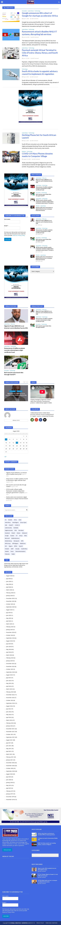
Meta (25, 535)
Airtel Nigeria (15, 522)
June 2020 (8, 779)
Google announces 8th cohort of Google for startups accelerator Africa (40, 14)
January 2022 (9, 726)
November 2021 (10, 731)
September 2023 (10, 672)
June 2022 (8, 711)
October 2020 (9, 768)
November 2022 (10, 697)
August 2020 (9, 774)
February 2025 (10, 626)
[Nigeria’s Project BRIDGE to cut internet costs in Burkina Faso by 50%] (32, 179)
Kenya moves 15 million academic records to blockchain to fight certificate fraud (44, 188)
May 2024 (8, 649)
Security (17, 548)
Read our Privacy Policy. (19, 235)
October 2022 (9, 700)
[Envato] (32, 420)
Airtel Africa (7, 522)
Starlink (7, 551)
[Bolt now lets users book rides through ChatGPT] (32, 193)
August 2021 (9, 740)
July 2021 (8, 743)
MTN (22, 541)
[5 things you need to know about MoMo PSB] (34, 839)
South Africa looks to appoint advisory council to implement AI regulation (40, 72)
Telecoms (44, 178)
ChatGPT (11, 525)
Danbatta (16, 527)
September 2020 (10, 771)
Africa (15, 520)
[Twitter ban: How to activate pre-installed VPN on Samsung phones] (34, 834)
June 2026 (8, 581)
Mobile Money (8, 541)
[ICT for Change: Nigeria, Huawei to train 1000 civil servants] (34, 875)
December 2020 (10, 762)
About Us (17, 923)
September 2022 (10, 703)
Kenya (20, 535)
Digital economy (9, 530)
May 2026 (8, 584)
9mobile (10, 520)
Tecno (12, 551)
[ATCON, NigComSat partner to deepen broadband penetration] (34, 881)
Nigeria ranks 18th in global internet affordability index (47, 869)
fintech (13, 533)
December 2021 (10, 728)
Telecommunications (20, 551)
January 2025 (9, 629)
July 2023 (8, 677)
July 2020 (8, 777)
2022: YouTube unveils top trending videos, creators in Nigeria (47, 843)
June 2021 (8, 745)
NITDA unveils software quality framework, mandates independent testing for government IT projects (45, 202)
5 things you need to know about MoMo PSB (48, 839)
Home (12, 923)
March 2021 (9, 754)
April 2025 (8, 621)
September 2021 (10, 737)
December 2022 (10, 694)
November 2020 (10, 765)
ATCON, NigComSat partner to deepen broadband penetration (47, 881)
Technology (37, 11)
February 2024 (10, 658)
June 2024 (8, 646)
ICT (16, 535)
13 (17, 442)
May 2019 (8, 785)
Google (6, 535)
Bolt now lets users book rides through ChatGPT (43, 195)
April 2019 (8, 788)
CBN (6, 525)
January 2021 (9, 760)
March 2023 (9, 689)
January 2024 (9, 660)
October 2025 (9, 604)
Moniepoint (16, 541)
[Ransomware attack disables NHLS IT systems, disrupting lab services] (11, 34)
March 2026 (9, 590)
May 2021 (8, 748)
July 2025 (8, 612)
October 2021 (9, 734)
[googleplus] (36, 420)
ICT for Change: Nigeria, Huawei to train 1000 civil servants (48, 875)
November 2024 (10, 632)
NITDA (15, 546)
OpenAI (21, 546)
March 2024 (9, 655)
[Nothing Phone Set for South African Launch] (11, 138)
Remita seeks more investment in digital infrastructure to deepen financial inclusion (44, 209)
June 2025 (8, 615)
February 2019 (10, 791)
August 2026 (9, 575)
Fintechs (37, 206)
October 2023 (9, 669)
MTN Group (7, 543)
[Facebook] (40, 420)
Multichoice (22, 543)
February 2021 (10, 757)
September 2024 (10, 638)
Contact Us (32, 923)
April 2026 (8, 587)
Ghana (18, 533)
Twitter (13, 554)
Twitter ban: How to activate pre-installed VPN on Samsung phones (46, 834)
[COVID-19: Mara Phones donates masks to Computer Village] (11, 156)
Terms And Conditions (51, 923)
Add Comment (34, 18)
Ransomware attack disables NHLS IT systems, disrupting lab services (39, 33)
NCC (6, 546)
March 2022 (9, 720)
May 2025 (8, 618)
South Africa (24, 548)
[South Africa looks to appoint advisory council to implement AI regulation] (11, 74)
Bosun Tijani (23, 522)
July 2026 (8, 578)
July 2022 (8, 709)
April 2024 (8, 652)
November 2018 (10, 799)
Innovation (24, 11)
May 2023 (8, 683)
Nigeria (10, 546)
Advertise (24, 923)
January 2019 (9, 794)
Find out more (7, 850)
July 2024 (8, 643)
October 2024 (9, 635)
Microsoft (7, 538)
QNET (12, 548)
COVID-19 (17, 525)
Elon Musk (21, 530)
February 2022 (10, 723)
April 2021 (8, 751)
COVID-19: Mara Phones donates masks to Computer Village (37, 155)
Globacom (24, 533)
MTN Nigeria (15, 543)
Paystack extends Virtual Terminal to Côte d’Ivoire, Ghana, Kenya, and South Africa (40, 53)
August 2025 (9, 610)
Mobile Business (15, 538)
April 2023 (8, 686)
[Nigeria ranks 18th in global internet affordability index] (34, 869)
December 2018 (10, 796)
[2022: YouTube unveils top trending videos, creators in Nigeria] (34, 844)
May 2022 (8, 714)
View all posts (16, 420)
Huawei (12, 535)
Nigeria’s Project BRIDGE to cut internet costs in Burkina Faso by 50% (44, 181)
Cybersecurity (8, 527)
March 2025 (9, 624)
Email (6, 225)
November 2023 (10, 666)
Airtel (20, 520)
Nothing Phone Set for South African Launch (39, 136)
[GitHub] (45, 420)
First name (7, 219)
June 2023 (8, 680)
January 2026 (9, 595)
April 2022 (8, 717)
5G (5, 520)
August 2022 (9, 706)
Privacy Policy (40, 923)
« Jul (5, 456)
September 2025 (10, 607)
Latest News (31, 11)
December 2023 (10, 663)
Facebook (7, 533)
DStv (16, 530)
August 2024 (9, 641)
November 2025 (10, 601)
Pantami (7, 548)
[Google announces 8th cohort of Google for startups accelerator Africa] (11, 16)
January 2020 (9, 782)
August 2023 (9, 675)
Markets (24, 151)
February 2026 (10, 592)
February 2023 (10, 692)
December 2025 (10, 598)
